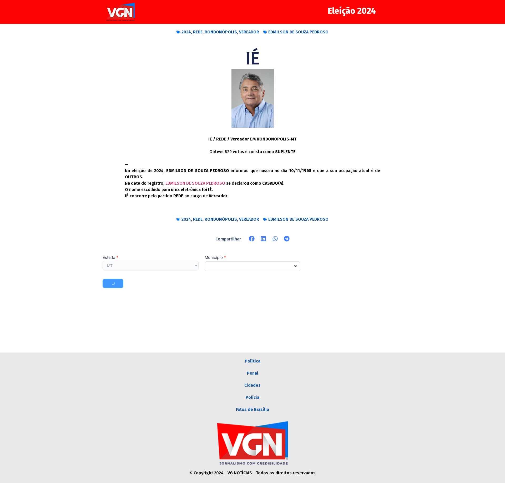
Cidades (252, 385)
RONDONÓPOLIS (221, 31)
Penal (252, 373)
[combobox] (253, 266)
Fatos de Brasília (252, 409)
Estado (110, 257)
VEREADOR (249, 31)
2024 (186, 31)
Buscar (113, 283)
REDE (198, 31)
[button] (252, 239)
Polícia (252, 397)
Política (252, 361)
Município (215, 257)
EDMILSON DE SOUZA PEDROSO (298, 31)
